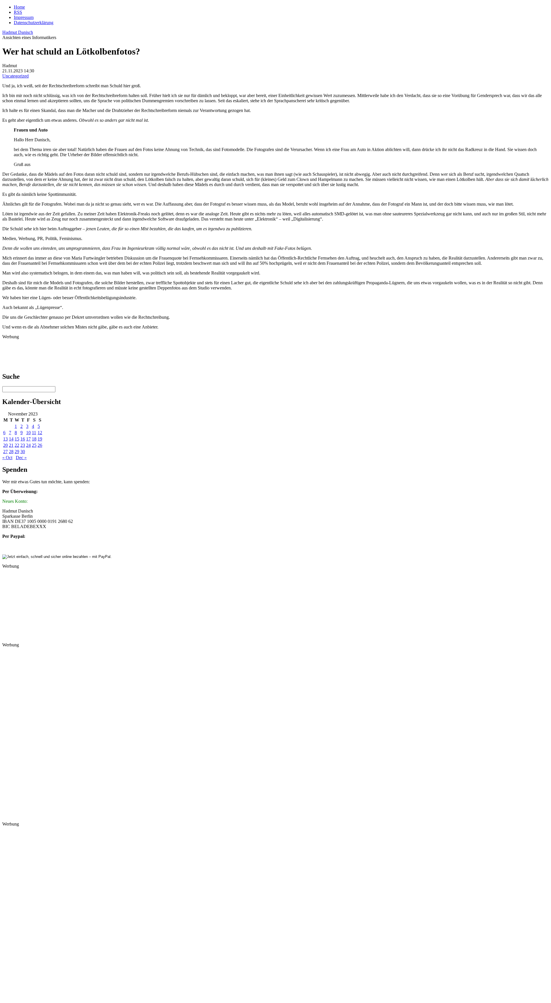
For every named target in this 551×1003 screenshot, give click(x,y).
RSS (18, 12)
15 (17, 438)
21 (11, 445)
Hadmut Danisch (17, 32)
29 (17, 451)
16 (22, 438)
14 (11, 438)
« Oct (7, 457)
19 (40, 438)
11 (34, 432)
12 (40, 432)
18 (34, 438)
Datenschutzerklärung (33, 22)
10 (28, 432)
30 (22, 451)
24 (28, 445)
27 (5, 451)
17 (28, 438)
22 (17, 445)
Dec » (21, 457)
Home (19, 7)
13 (5, 438)
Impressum (24, 17)
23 (22, 445)
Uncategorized (15, 76)
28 (11, 451)
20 (5, 445)
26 (40, 445)
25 (34, 445)
